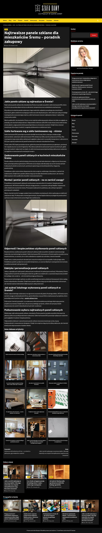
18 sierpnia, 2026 (13, 521)
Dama (7, 45)
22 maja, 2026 (12, 491)
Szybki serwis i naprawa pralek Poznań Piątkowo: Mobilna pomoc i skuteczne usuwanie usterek (82, 87)
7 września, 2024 (58, 487)
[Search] (98, 20)
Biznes (5, 20)
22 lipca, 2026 (51, 521)
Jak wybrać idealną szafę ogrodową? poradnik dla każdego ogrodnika (56, 483)
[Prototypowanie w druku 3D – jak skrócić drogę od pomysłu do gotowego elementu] (51, 506)
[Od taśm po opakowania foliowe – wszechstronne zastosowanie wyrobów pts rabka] (70, 506)
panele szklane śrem (31, 298)
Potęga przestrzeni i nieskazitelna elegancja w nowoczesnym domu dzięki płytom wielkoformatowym (84, 80)
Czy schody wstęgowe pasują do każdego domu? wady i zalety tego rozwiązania (35, 483)
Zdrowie (56, 20)
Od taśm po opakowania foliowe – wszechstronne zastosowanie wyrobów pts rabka (83, 99)
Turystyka (49, 20)
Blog (10, 20)
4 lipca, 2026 (70, 521)
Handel (26, 20)
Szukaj (73, 29)
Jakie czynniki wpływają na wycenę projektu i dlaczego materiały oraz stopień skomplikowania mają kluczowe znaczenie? (12, 485)
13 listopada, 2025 (36, 487)
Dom (14, 20)
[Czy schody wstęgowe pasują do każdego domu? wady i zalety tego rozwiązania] (36, 472)
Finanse (20, 20)
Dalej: (53, 452)
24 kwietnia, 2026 (14, 45)
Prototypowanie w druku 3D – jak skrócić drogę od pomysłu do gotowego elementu (85, 93)
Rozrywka (41, 20)
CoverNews (60, 530)
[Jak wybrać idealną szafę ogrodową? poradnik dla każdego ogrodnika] (58, 472)
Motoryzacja (33, 20)
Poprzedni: (17, 451)
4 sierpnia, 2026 (32, 521)
